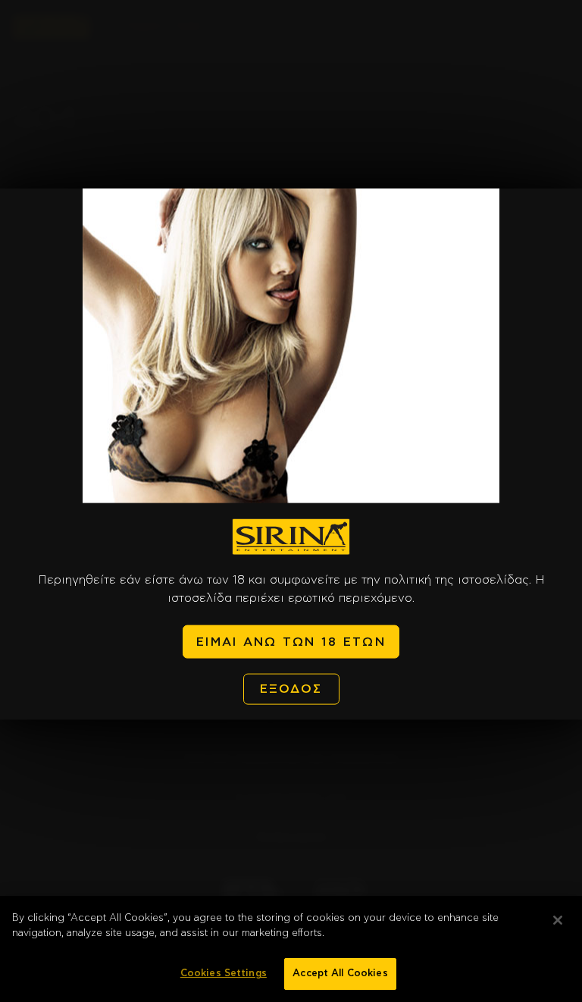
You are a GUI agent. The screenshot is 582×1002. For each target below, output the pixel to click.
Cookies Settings (223, 974)
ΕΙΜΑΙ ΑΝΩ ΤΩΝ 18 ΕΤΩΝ (291, 641)
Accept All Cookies (340, 974)
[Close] (557, 920)
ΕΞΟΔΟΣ (291, 689)
